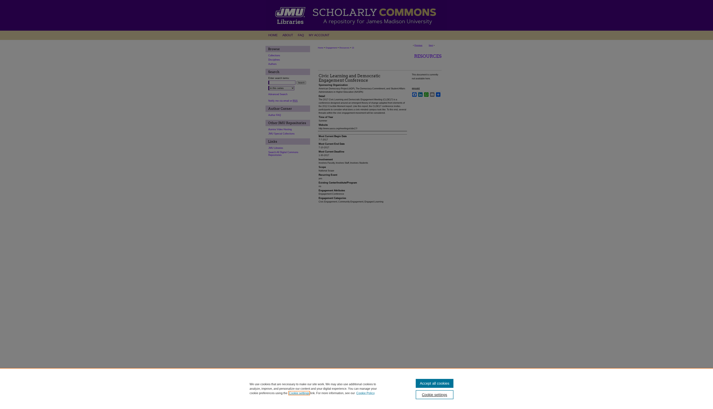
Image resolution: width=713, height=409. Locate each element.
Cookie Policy (365, 393)
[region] (356, 388)
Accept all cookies (434, 383)
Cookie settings (299, 393)
